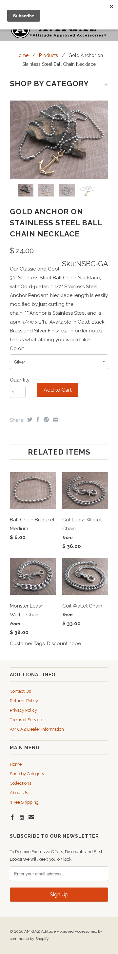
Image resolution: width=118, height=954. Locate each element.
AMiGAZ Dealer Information (37, 729)
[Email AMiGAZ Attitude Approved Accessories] (31, 817)
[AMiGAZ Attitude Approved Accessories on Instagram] (22, 817)
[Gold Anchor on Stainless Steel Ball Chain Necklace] (59, 140)
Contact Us (20, 691)
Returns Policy (24, 700)
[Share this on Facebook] (37, 419)
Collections (20, 783)
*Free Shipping (24, 802)
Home (16, 764)
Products (48, 55)
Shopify (42, 938)
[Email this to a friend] (54, 419)
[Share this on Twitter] (29, 419)
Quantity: (20, 380)
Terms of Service (26, 719)
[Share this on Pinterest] (45, 419)
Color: (17, 348)
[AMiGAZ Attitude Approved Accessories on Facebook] (12, 817)
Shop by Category (27, 773)
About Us (19, 792)
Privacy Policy (23, 710)
